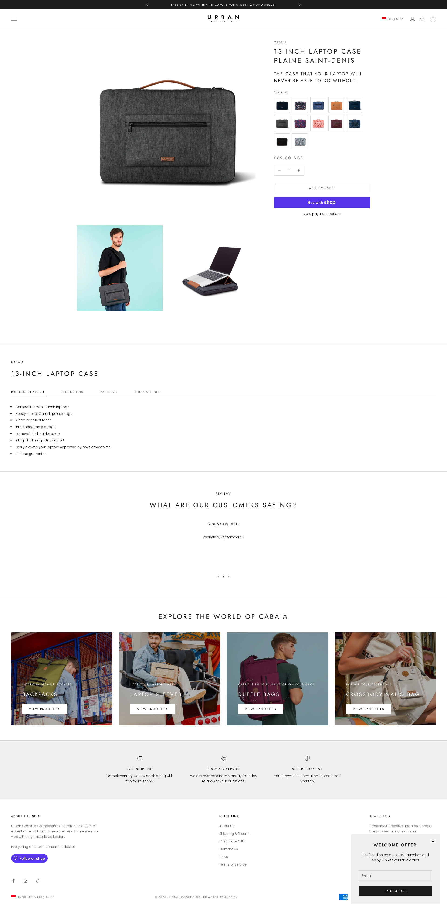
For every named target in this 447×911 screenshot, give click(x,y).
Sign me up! (395, 891)
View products (45, 709)
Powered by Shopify (220, 897)
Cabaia (280, 42)
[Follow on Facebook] (13, 880)
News (223, 856)
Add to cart (322, 188)
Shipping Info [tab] (148, 392)
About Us (226, 826)
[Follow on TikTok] (37, 880)
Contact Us (228, 849)
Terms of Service (233, 864)
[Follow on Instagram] (25, 880)
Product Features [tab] (28, 392)
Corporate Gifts (232, 841)
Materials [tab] (109, 392)
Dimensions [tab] (73, 392)
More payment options (322, 213)
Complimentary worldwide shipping (136, 775)
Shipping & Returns (234, 833)
